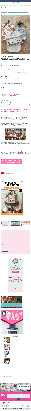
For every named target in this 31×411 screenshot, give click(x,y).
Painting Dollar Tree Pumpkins (4, 226)
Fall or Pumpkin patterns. (12, 95)
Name (3, 244)
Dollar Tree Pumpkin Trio (11, 89)
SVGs (23, 405)
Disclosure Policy (20, 408)
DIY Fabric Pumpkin (13, 226)
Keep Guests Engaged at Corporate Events (18, 340)
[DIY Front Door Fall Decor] (25, 223)
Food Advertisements (6, 293)
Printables (27, 404)
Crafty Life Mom (15, 3)
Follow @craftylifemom (25, 387)
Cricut (17, 153)
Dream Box (27, 406)
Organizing (23, 406)
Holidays (23, 404)
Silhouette (20, 153)
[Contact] (8, 406)
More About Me (15, 271)
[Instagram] (4, 406)
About (15, 408)
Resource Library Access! (15, 0)
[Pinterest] (6, 406)
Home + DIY (27, 403)
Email (3, 247)
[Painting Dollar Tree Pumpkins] (5, 223)
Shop (16, 408)
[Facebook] (3, 406)
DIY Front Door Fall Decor (24, 226)
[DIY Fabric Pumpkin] (15, 223)
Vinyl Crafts (27, 405)
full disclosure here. (22, 72)
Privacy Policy (3, 409)
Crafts (23, 403)
